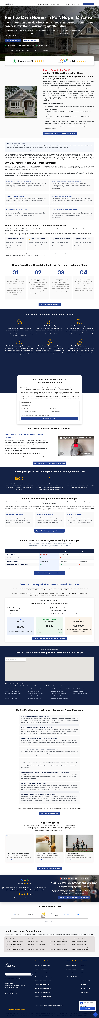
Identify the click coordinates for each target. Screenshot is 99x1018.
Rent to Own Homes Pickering (34, 695)
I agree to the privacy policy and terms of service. (36, 415)
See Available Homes (49, 418)
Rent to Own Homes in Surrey (35, 941)
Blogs (82, 969)
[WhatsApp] (15, 993)
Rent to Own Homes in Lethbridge (14, 941)
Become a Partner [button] (43, 4)
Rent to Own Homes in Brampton (36, 947)
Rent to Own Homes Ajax (33, 691)
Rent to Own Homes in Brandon (36, 939)
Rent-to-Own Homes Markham (43, 988)
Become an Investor (71, 965)
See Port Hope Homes (30, 40)
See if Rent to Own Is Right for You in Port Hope (49, 573)
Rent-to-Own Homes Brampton (43, 973)
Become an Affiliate (71, 969)
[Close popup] (95, 1002)
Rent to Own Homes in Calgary (58, 939)
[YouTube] (6, 993)
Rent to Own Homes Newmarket (80, 688)
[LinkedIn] (8, 993)
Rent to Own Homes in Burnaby (80, 947)
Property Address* (26, 402)
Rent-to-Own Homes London (42, 984)
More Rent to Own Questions (49, 813)
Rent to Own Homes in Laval (79, 944)
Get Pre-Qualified (88, 4)
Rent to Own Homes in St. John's (58, 949)
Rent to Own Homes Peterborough (13, 693)
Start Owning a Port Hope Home (49, 304)
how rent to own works (23, 150)
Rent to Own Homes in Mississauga (15, 939)
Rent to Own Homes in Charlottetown (59, 947)
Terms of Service (85, 988)
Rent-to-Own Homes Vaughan (43, 992)
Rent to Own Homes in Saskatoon (36, 944)
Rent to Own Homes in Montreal (36, 949)
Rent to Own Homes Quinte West (35, 693)
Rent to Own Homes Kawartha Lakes (36, 688)
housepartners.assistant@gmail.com (15, 978)
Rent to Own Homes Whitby (11, 698)
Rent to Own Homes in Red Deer (14, 947)
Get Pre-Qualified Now (13, 40)
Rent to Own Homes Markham (57, 691)
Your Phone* (24, 408)
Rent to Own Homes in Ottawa (79, 941)
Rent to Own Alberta (20, 1013)
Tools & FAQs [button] (77, 4)
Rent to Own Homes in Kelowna (14, 944)
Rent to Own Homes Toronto (57, 695)
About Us (83, 965)
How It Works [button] (56, 4)
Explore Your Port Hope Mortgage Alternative (49, 531)
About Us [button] (66, 4)
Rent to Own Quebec (70, 1013)
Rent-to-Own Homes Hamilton (43, 980)
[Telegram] (17, 993)
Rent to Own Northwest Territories (69, 1015)
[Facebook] (13, 993)
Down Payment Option (59, 608)
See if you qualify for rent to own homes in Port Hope (59, 133)
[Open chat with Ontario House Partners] (95, 1014)
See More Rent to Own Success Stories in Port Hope (49, 463)
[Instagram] (10, 993)
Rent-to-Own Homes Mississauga (44, 977)
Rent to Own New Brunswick (82, 1013)
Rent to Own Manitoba (59, 1013)
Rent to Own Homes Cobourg (11, 688)
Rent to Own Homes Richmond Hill (58, 693)
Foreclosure (84, 984)
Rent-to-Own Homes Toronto (42, 965)
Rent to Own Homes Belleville (34, 698)
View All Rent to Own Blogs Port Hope (49, 868)
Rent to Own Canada (10, 1013)
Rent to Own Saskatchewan (46, 1013)
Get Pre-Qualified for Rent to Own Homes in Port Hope (49, 638)
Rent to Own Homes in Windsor (80, 949)
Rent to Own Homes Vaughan (80, 693)
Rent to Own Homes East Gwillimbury (59, 698)
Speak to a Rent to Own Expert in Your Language (74, 897)
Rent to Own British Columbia (33, 1013)
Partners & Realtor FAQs (72, 977)
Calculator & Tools (85, 980)
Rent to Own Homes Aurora (79, 691)
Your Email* (53, 408)
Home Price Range (15, 608)
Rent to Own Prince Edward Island (22, 1015)
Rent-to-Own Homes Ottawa (42, 969)
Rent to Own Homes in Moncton (80, 939)
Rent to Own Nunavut (82, 1015)
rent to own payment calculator (40, 150)
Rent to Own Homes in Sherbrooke (15, 949)
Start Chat (87, 1008)
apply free (52, 150)
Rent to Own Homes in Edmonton (58, 941)
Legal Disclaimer (85, 992)
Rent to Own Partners (71, 973)
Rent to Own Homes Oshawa (11, 695)
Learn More (10, 860)
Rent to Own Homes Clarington (12, 691)
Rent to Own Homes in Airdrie (57, 944)
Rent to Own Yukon (55, 1015)
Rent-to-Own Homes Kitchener (43, 996)
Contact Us (84, 977)
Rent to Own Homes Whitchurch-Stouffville (60, 688)
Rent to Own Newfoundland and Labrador (40, 1015)
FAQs (82, 973)
